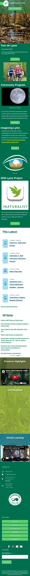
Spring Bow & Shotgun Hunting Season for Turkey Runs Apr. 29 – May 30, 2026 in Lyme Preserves (15, 340)
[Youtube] (21, 546)
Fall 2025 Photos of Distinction (11, 353)
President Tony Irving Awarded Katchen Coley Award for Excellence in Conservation (14, 348)
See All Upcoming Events (9, 306)
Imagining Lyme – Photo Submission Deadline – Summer (17, 284)
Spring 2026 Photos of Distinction (12, 320)
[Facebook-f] (9, 546)
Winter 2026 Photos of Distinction (12, 335)
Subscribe (7, 562)
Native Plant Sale (16, 271)
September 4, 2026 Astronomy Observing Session (18, 258)
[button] (15, 12)
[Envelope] (17, 546)
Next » (18, 355)
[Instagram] (13, 546)
